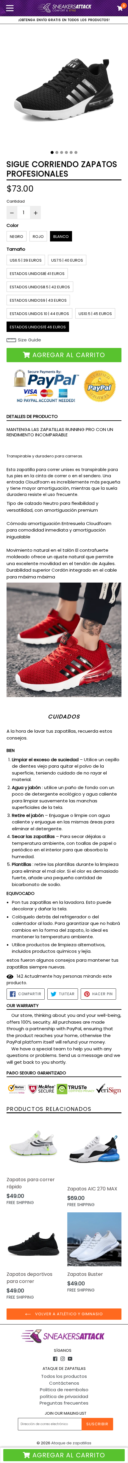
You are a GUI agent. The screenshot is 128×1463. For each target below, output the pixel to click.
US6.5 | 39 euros (26, 260)
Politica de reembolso (64, 1389)
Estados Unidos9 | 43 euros (38, 300)
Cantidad (16, 201)
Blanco (61, 236)
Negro (16, 236)
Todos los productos (64, 1376)
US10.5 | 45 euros (95, 314)
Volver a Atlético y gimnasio (68, 1314)
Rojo (38, 236)
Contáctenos (64, 1383)
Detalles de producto (32, 416)
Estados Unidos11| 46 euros (38, 327)
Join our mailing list (65, 1413)
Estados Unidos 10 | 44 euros (39, 314)
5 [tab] (71, 152)
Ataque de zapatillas (71, 1443)
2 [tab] (56, 152)
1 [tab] (52, 152)
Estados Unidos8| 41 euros (37, 273)
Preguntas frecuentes (64, 1403)
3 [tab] (61, 152)
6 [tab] (75, 152)
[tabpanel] (64, 89)
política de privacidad (64, 1396)
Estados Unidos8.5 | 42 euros (40, 287)
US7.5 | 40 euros (67, 260)
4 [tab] (66, 152)
